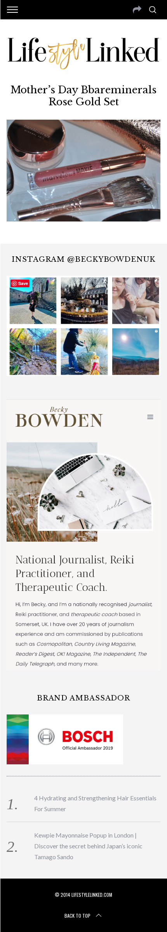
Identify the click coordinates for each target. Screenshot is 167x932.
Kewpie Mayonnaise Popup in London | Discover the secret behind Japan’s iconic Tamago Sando (88, 845)
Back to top (77, 915)
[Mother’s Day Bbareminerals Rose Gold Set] (83, 219)
